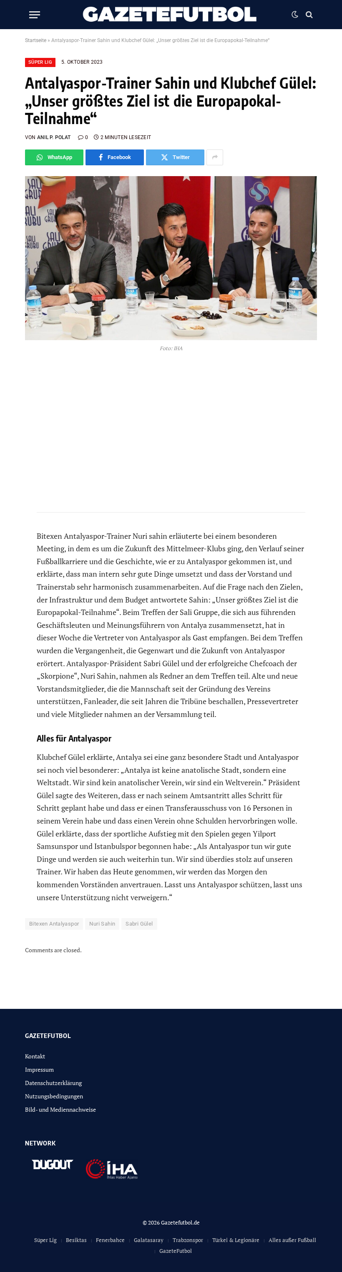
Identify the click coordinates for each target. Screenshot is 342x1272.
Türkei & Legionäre (235, 1240)
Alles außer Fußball (292, 1240)
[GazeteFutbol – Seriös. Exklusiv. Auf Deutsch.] (171, 14)
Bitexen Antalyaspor (54, 924)
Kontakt (35, 1056)
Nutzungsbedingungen (54, 1096)
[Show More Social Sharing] (214, 157)
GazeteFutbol (175, 1251)
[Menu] (34, 14)
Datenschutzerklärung (53, 1083)
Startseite (35, 40)
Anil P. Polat (53, 137)
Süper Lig (40, 62)
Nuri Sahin (102, 924)
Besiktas (76, 1240)
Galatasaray (148, 1240)
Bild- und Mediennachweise (60, 1109)
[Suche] (308, 14)
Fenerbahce (110, 1240)
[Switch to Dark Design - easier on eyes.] (294, 14)
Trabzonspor (188, 1240)
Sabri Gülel (139, 924)
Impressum (39, 1069)
